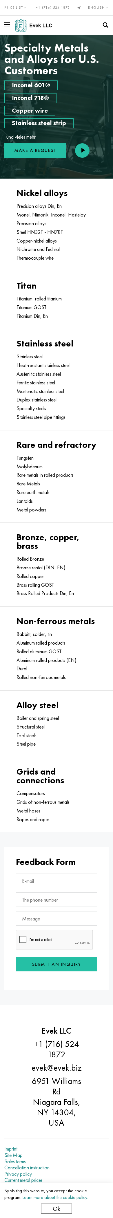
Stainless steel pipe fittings (41, 417)
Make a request (35, 150)
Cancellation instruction (27, 1167)
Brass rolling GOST (35, 585)
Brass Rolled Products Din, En (45, 593)
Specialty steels (31, 408)
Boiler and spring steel (38, 718)
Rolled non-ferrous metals (41, 677)
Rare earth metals (33, 492)
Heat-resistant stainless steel (43, 365)
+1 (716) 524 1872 (53, 7)
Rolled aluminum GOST (39, 651)
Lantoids (25, 501)
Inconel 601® (31, 85)
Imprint (10, 1149)
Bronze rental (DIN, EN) (41, 568)
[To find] (105, 25)
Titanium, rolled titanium (39, 299)
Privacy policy (18, 1174)
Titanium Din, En (32, 316)
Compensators (31, 793)
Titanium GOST (32, 307)
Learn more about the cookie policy (54, 1197)
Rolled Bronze (30, 559)
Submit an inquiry (56, 964)
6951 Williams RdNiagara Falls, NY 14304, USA (56, 1102)
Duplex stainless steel (37, 400)
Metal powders (31, 510)
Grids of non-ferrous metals (43, 802)
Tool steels (27, 735)
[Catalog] (8, 25)
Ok (56, 1208)
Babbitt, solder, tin (34, 634)
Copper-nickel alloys (37, 241)
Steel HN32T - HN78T (40, 232)
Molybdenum (30, 466)
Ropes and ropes (33, 819)
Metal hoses (28, 811)
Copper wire (30, 110)
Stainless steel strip (39, 123)
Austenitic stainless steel (39, 374)
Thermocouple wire (35, 258)
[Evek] (36, 25)
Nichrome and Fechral (38, 249)
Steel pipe (26, 744)
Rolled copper (30, 576)
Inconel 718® (30, 97)
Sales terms (15, 1161)
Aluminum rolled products (41, 643)
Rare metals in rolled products (45, 475)
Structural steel (31, 727)
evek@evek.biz (57, 1068)
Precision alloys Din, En (39, 206)
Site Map (13, 1155)
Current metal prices (23, 1180)
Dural (22, 669)
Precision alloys (31, 223)
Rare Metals (28, 484)
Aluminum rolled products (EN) (46, 660)
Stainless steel (30, 356)
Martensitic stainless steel (40, 391)
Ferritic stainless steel (36, 383)
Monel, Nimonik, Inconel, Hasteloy (51, 215)
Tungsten (25, 458)
